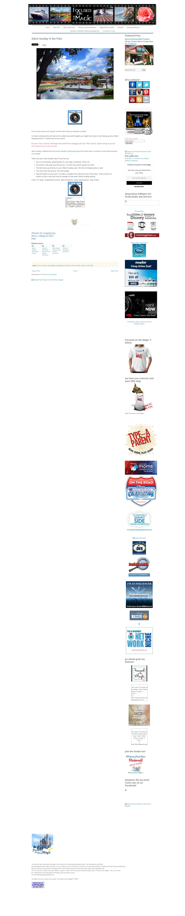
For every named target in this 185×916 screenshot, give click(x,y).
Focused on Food (109, 31)
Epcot (39, 265)
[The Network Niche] (139, 653)
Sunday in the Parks (87, 265)
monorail (44, 265)
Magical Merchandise (107, 27)
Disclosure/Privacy (133, 27)
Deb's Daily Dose (69, 27)
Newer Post (36, 271)
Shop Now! (144, 243)
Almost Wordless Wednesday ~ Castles (35, 251)
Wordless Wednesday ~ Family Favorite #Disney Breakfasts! (46, 252)
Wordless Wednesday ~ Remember (66, 250)
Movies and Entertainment (87, 27)
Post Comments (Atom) (49, 274)
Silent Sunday (75, 265)
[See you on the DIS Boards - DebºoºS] (139, 554)
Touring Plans (139, 211)
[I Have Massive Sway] (139, 620)
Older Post (114, 271)
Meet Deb (56, 27)
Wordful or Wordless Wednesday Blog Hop (84, 31)
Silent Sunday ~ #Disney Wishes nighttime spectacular (56, 251)
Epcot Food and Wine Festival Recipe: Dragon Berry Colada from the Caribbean (139, 41)
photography (51, 265)
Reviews (120, 27)
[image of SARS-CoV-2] (139, 153)
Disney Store (135, 243)
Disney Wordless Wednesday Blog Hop (69, 151)
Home (48, 27)
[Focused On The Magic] (126, 790)
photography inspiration (63, 265)
